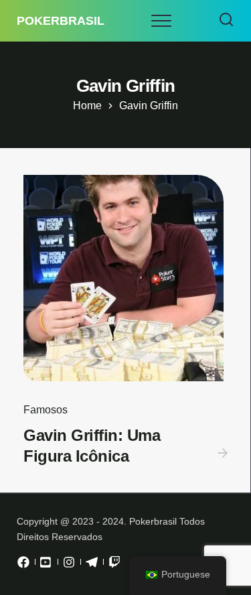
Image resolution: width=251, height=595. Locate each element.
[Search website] (226, 21)
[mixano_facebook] (23, 565)
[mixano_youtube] (46, 565)
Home (87, 105)
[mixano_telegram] (92, 565)
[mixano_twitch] (114, 565)
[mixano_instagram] (69, 565)
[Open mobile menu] (161, 21)
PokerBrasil (60, 20)
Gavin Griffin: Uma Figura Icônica (91, 445)
